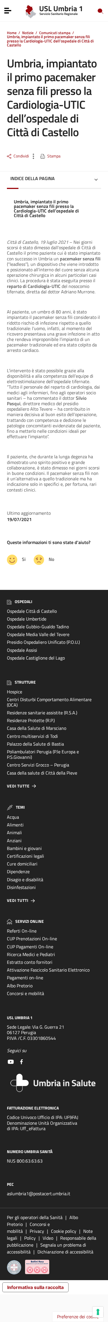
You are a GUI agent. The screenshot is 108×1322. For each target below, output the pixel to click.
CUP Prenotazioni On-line (32, 938)
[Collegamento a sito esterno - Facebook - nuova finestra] (21, 1061)
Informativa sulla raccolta (35, 1287)
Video (48, 1238)
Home (12, 33)
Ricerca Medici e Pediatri (31, 954)
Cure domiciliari (22, 863)
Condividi (21, 156)
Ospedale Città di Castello (32, 611)
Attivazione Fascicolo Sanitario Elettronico (48, 969)
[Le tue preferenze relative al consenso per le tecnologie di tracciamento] (97, 1312)
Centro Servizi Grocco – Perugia (38, 764)
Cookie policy (63, 1231)
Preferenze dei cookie (78, 1316)
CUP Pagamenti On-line (30, 946)
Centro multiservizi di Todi (32, 736)
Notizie (28, 33)
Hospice (14, 691)
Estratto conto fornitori (29, 962)
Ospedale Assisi (22, 650)
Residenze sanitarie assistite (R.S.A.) (42, 712)
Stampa (53, 156)
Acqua (13, 817)
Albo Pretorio (20, 985)
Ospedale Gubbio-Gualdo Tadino (38, 626)
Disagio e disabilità (25, 879)
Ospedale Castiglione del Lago (36, 657)
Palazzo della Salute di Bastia (35, 743)
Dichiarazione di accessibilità (65, 1251)
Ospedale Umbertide (26, 618)
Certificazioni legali (25, 856)
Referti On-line (22, 930)
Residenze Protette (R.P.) (31, 720)
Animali (14, 832)
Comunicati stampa (55, 33)
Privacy (37, 1231)
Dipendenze (18, 871)
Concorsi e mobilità (25, 993)
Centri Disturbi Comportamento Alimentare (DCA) (49, 702)
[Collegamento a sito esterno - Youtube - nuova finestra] (10, 1061)
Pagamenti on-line (25, 977)
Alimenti (15, 824)
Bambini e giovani (24, 848)
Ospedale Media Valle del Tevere (38, 634)
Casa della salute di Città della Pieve (42, 772)
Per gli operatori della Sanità (34, 1217)
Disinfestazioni (21, 887)
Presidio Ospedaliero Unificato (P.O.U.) (43, 642)
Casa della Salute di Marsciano (36, 728)
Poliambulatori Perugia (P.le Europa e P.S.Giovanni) (43, 754)
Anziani (14, 840)
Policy (30, 1238)
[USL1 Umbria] (54, 10)
